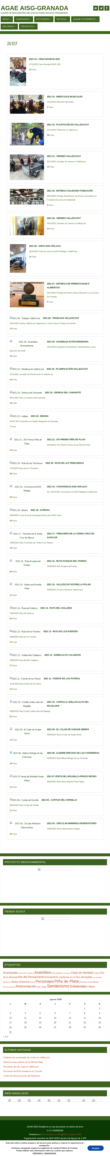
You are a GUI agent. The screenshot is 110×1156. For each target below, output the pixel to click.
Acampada (10, 972)
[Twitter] (101, 8)
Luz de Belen (97, 977)
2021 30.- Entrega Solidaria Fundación (70, 191)
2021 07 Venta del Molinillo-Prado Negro (72, 776)
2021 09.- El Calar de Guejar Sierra (68, 729)
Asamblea (42, 972)
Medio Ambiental (20, 981)
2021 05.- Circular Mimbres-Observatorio (72, 823)
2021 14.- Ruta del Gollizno (56, 608)
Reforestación (26, 986)
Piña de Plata (66, 981)
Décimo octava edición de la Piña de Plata (23, 1062)
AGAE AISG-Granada (34, 8)
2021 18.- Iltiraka (40, 510)
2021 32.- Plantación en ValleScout (68, 124)
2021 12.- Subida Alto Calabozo (62, 655)
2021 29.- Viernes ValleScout (64, 218)
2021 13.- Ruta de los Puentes (60, 631)
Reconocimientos (9, 987)
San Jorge (41, 986)
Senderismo (58, 986)
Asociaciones (56, 973)
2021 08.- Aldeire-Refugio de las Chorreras (73, 753)
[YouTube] (95, 8)
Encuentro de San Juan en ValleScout (21, 1066)
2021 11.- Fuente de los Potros (62, 678)
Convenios (66, 973)
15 (85, 1018)
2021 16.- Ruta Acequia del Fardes (67, 561)
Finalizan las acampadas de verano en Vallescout (26, 1057)
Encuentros (51, 977)
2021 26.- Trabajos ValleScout (61, 318)
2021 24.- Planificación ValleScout (67, 369)
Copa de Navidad (82, 972)
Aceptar (95, 1148)
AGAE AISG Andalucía (26, 973)
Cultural (97, 973)
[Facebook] (106, 8)
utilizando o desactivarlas (44, 1153)
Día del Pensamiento (31, 976)
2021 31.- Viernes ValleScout (64, 156)
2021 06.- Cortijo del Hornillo (59, 800)
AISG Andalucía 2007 (51, 1134)
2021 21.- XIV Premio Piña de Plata (66, 439)
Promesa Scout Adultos (89, 982)
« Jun (5, 1036)
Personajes (45, 981)
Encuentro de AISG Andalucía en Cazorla (22, 1071)
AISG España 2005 (72, 1134)
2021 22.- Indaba (40, 416)
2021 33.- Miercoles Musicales (64, 96)
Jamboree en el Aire (69, 977)
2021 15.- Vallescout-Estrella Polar (69, 584)
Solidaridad (78, 986)
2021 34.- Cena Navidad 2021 (44, 59)
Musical (32, 982)
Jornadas (86, 976)
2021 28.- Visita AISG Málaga (45, 246)
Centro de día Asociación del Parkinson (21, 1076)
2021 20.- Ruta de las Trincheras (65, 463)
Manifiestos (7, 982)
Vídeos (91, 986)
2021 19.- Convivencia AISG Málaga (67, 486)
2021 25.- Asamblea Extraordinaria (68, 341)
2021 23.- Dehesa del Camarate (63, 392)
